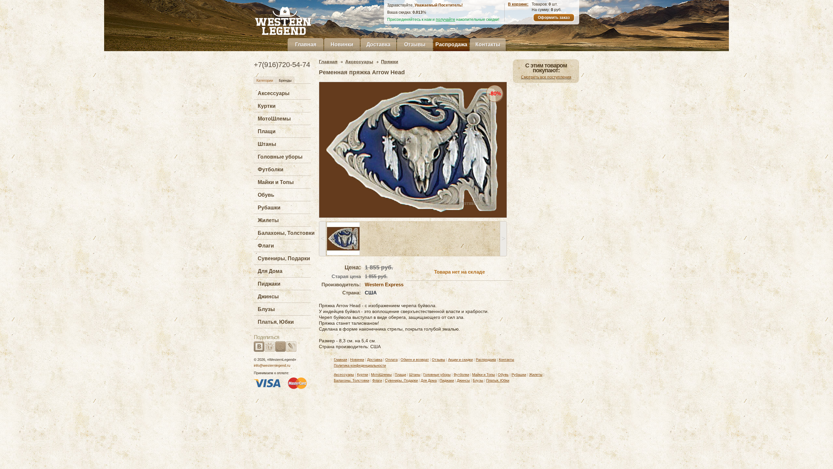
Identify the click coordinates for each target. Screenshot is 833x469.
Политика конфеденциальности (360, 365)
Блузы (266, 309)
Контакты (487, 44)
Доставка (378, 44)
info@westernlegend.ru (272, 365)
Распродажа (451, 44)
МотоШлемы (274, 118)
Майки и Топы (276, 182)
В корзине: (518, 4)
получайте (445, 19)
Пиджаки (269, 284)
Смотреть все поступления (546, 77)
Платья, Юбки (276, 322)
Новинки (342, 44)
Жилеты (268, 220)
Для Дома (270, 271)
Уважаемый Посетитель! (439, 5)
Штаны (267, 144)
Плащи (267, 131)
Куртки (267, 106)
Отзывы (415, 44)
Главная (305, 44)
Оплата (391, 360)
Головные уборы (280, 157)
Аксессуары (274, 93)
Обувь (266, 195)
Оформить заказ (554, 17)
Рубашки (269, 207)
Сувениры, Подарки (284, 258)
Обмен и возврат (415, 360)
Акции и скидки (460, 360)
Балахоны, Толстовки (286, 233)
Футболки (270, 169)
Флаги (266, 246)
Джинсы (268, 296)
